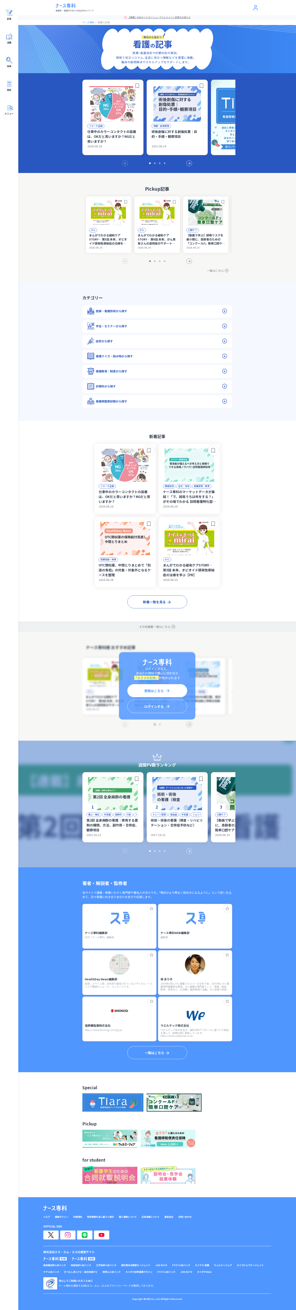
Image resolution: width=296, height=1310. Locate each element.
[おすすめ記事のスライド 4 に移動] (164, 163)
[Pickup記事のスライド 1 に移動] (150, 261)
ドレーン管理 (159, 814)
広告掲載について (150, 1216)
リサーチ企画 (96, 125)
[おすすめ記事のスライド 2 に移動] (155, 163)
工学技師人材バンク (106, 1265)
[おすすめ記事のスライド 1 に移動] (150, 163)
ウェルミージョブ (223, 1265)
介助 (128, 814)
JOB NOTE (161, 1265)
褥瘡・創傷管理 (161, 125)
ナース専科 (88, 22)
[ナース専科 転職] (55, 1259)
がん (93, 230)
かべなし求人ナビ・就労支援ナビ (81, 1272)
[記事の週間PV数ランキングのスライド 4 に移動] (164, 851)
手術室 (107, 814)
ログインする (154, 706)
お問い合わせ (185, 1216)
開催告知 (169, 486)
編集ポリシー (61, 1216)
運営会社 (168, 1216)
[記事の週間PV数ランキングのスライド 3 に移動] (160, 851)
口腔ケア (192, 230)
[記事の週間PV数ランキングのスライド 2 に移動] (155, 851)
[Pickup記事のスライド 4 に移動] (164, 261)
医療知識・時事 (108, 559)
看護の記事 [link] (104, 22)
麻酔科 (118, 814)
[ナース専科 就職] (83, 1259)
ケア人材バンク (51, 1272)
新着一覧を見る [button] (154, 601)
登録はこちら (154, 690)
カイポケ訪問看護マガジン (139, 1272)
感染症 (173, 814)
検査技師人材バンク (81, 1265)
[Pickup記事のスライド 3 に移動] (160, 261)
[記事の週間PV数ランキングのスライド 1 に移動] (150, 851)
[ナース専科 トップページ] (55, 1208)
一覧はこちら (215, 271)
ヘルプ (46, 1216)
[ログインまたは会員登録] (255, 7)
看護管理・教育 (202, 486)
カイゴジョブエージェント (250, 1265)
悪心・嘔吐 (93, 814)
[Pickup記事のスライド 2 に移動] (155, 261)
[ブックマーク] (137, 85)
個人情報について (128, 1216)
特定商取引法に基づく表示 (100, 1216)
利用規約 (77, 1216)
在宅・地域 (183, 486)
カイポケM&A (204, 1272)
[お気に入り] (152, 908)
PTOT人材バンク (181, 1265)
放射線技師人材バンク (54, 1265)
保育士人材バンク (112, 1272)
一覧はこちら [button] (154, 1052)
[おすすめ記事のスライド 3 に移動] (160, 163)
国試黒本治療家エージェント (135, 1265)
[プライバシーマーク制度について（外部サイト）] (50, 1283)
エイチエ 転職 (202, 1265)
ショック (197, 814)
